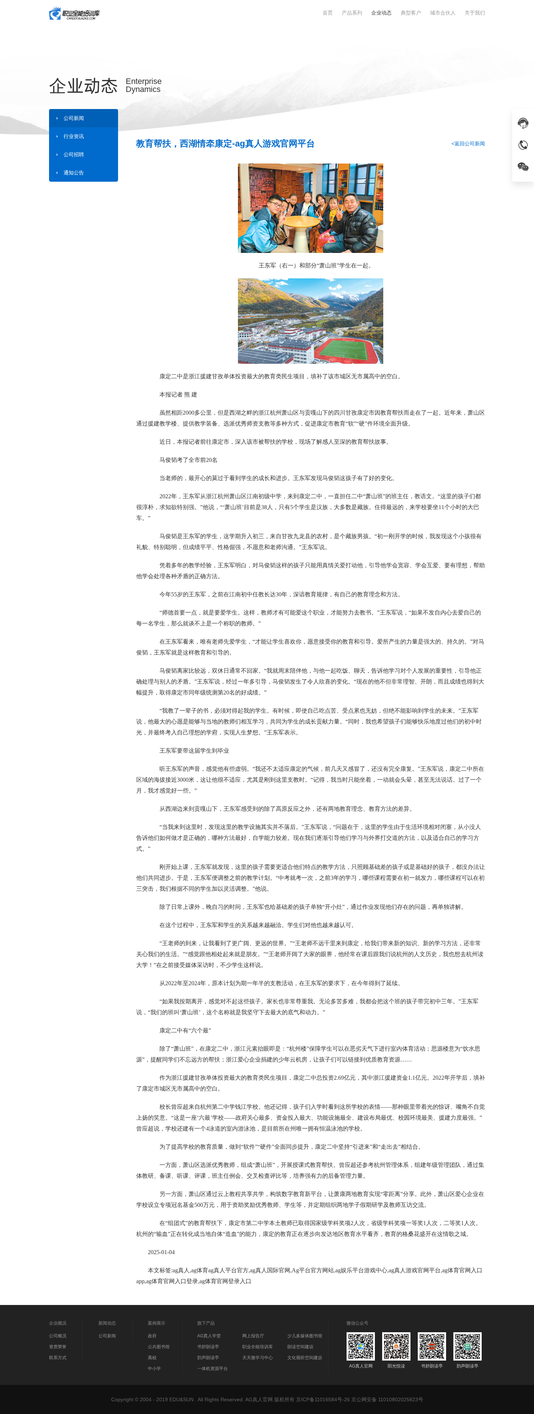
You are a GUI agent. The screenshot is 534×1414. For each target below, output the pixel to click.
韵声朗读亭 (208, 1357)
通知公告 (74, 173)
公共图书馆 (159, 1346)
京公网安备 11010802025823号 (387, 1399)
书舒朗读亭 (208, 1346)
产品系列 (352, 13)
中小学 (154, 1368)
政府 (152, 1335)
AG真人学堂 (209, 1335)
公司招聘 (74, 154)
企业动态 (381, 13)
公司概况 (57, 1335)
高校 (152, 1357)
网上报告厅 (253, 1335)
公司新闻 (74, 118)
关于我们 (475, 13)
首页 (328, 13)
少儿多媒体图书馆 (304, 1335)
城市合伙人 (443, 13)
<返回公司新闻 (468, 143)
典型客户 (411, 13)
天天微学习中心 (257, 1357)
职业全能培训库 (257, 1346)
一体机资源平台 (212, 1368)
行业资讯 (74, 136)
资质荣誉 (57, 1346)
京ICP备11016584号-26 (323, 1399)
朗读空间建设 (300, 1346)
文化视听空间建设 (304, 1357)
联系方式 (57, 1357)
